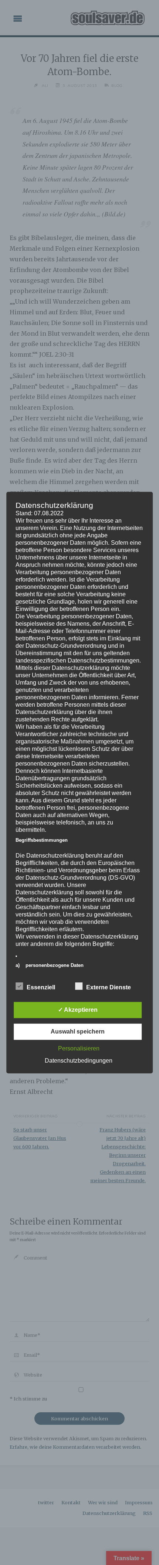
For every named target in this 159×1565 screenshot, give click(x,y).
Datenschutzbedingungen (78, 1060)
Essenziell (41, 987)
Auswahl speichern (78, 1031)
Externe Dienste (108, 987)
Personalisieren (78, 1048)
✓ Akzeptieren (78, 1010)
